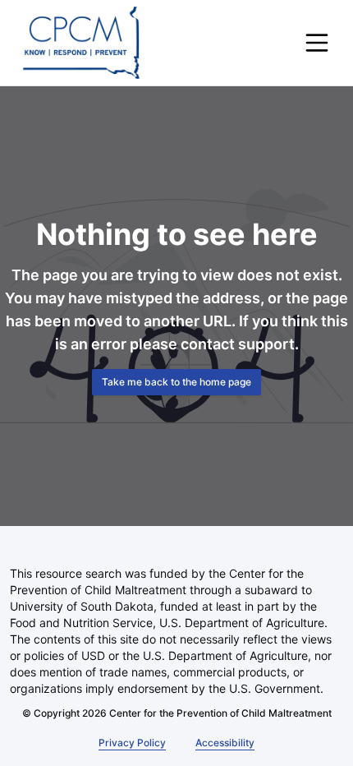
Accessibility (223, 743)
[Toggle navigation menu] (317, 43)
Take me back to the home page (176, 382)
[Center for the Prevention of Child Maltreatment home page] (81, 43)
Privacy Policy (133, 743)
